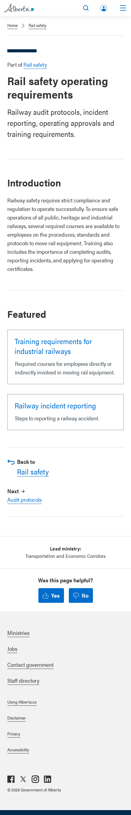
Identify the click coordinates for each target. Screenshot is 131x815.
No (85, 595)
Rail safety (37, 25)
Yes (55, 595)
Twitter (23, 779)
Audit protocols (24, 499)
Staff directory (23, 680)
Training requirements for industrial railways (53, 346)
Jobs (12, 648)
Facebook (11, 779)
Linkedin (47, 779)
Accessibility (18, 749)
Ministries (18, 633)
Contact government (30, 664)
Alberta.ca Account (104, 7)
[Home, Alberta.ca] (19, 8)
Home (12, 25)
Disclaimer (16, 718)
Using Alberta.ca (22, 702)
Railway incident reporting (55, 405)
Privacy (13, 733)
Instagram (35, 779)
